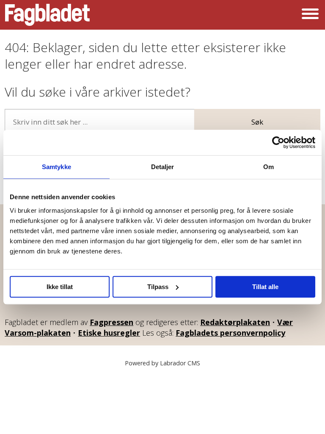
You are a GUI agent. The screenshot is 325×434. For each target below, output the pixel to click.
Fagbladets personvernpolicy (230, 333)
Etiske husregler (109, 333)
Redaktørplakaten (235, 322)
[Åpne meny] (310, 15)
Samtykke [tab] (56, 166)
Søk (257, 122)
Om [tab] (268, 166)
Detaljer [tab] (162, 166)
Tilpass (157, 286)
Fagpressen (111, 322)
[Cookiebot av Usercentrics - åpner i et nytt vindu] (278, 142)
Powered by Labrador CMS (162, 363)
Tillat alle (265, 286)
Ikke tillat (60, 286)
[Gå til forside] (47, 15)
